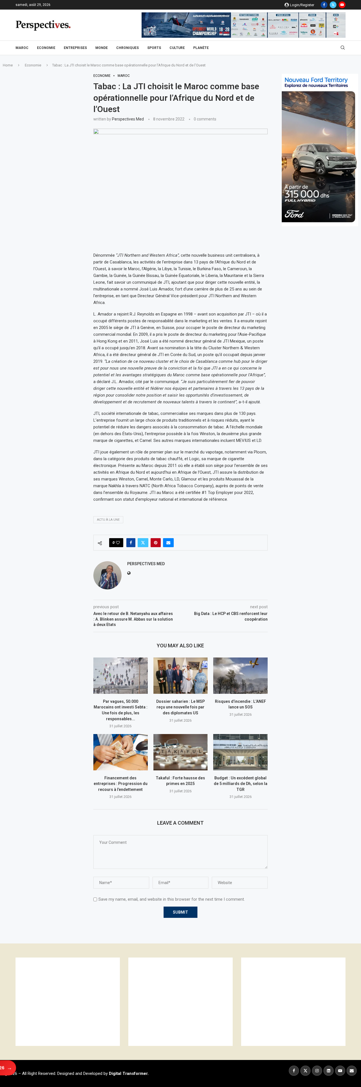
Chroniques (127, 48)
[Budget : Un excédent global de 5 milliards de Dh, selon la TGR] (240, 752)
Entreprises (75, 48)
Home (8, 65)
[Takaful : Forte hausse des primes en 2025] (180, 752)
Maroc (22, 48)
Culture (177, 48)
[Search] (342, 48)
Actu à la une (108, 520)
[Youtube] (342, 4)
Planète (201, 48)
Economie (46, 48)
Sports (154, 48)
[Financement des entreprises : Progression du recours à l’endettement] (120, 752)
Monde (101, 48)
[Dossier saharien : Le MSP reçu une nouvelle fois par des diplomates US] (180, 675)
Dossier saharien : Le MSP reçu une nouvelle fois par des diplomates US (180, 707)
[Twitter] (333, 4)
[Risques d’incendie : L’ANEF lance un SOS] (240, 675)
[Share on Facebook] (130, 542)
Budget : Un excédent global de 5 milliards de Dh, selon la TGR (240, 784)
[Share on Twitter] (143, 542)
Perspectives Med (128, 119)
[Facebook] (324, 4)
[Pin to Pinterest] (156, 542)
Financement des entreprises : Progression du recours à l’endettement (121, 784)
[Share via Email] (168, 542)
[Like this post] (118, 542)
